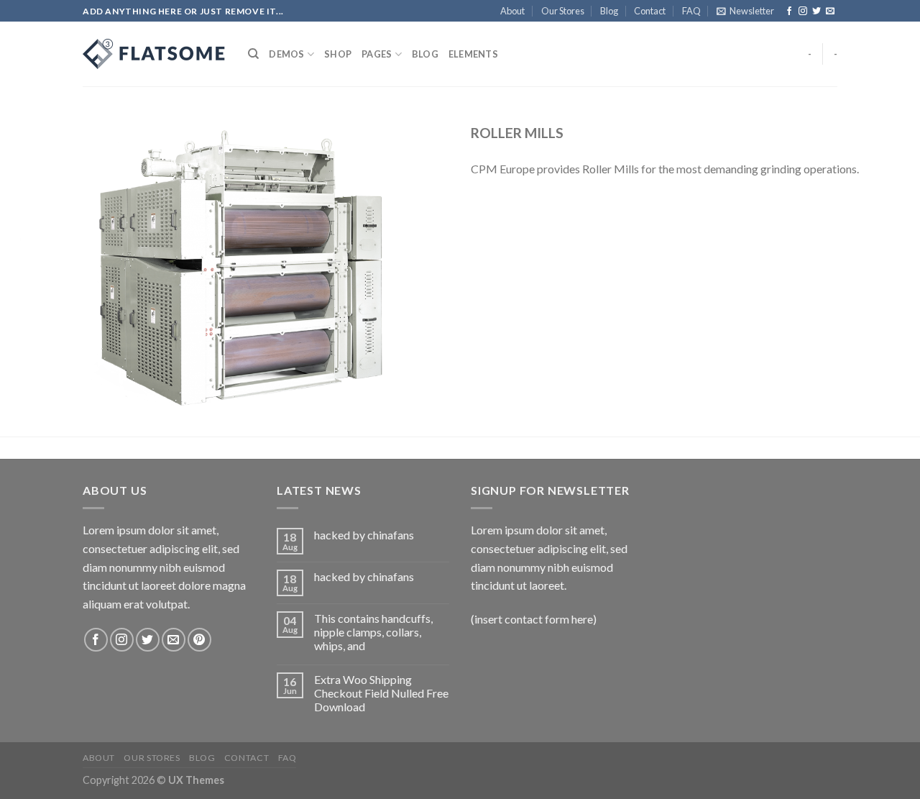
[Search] (253, 54)
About (512, 11)
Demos (286, 54)
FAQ (691, 11)
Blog (609, 11)
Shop (337, 54)
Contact (650, 11)
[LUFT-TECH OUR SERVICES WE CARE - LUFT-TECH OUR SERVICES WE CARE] (154, 54)
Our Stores (562, 11)
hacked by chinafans (364, 535)
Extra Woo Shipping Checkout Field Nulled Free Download (381, 692)
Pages (377, 54)
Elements (473, 54)
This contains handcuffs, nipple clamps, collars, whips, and (373, 631)
